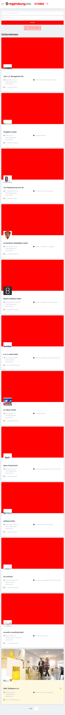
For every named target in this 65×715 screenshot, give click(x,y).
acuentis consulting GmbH (13, 632)
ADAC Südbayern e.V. (11, 688)
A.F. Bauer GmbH (9, 410)
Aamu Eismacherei (10, 465)
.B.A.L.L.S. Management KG (13, 76)
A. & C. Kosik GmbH (10, 354)
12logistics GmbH (10, 132)
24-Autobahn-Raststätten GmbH (15, 243)
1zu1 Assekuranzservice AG (13, 188)
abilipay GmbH (9, 521)
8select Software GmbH (12, 299)
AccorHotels (8, 577)
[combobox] (32, 13)
